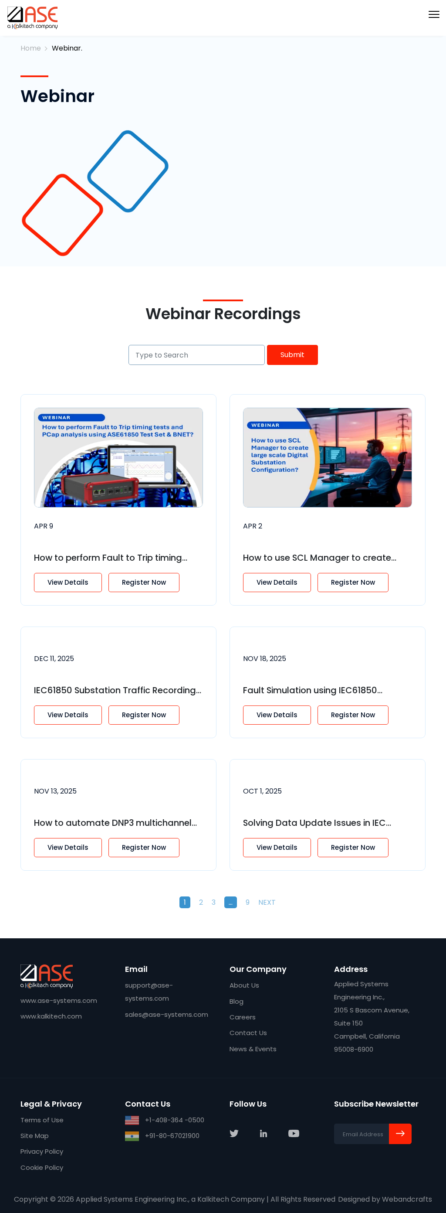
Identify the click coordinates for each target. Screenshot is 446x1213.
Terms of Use (42, 1119)
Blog (236, 1001)
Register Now (144, 582)
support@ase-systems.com (149, 992)
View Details (67, 582)
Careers (243, 1017)
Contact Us (248, 1032)
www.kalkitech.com (51, 1016)
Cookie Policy (41, 1167)
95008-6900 (353, 1049)
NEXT (267, 902)
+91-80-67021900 (171, 1135)
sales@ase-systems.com (166, 1014)
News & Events (253, 1048)
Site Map (34, 1135)
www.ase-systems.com (58, 1000)
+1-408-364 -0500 (173, 1119)
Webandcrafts (407, 1199)
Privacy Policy (41, 1151)
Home (30, 48)
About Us (244, 985)
